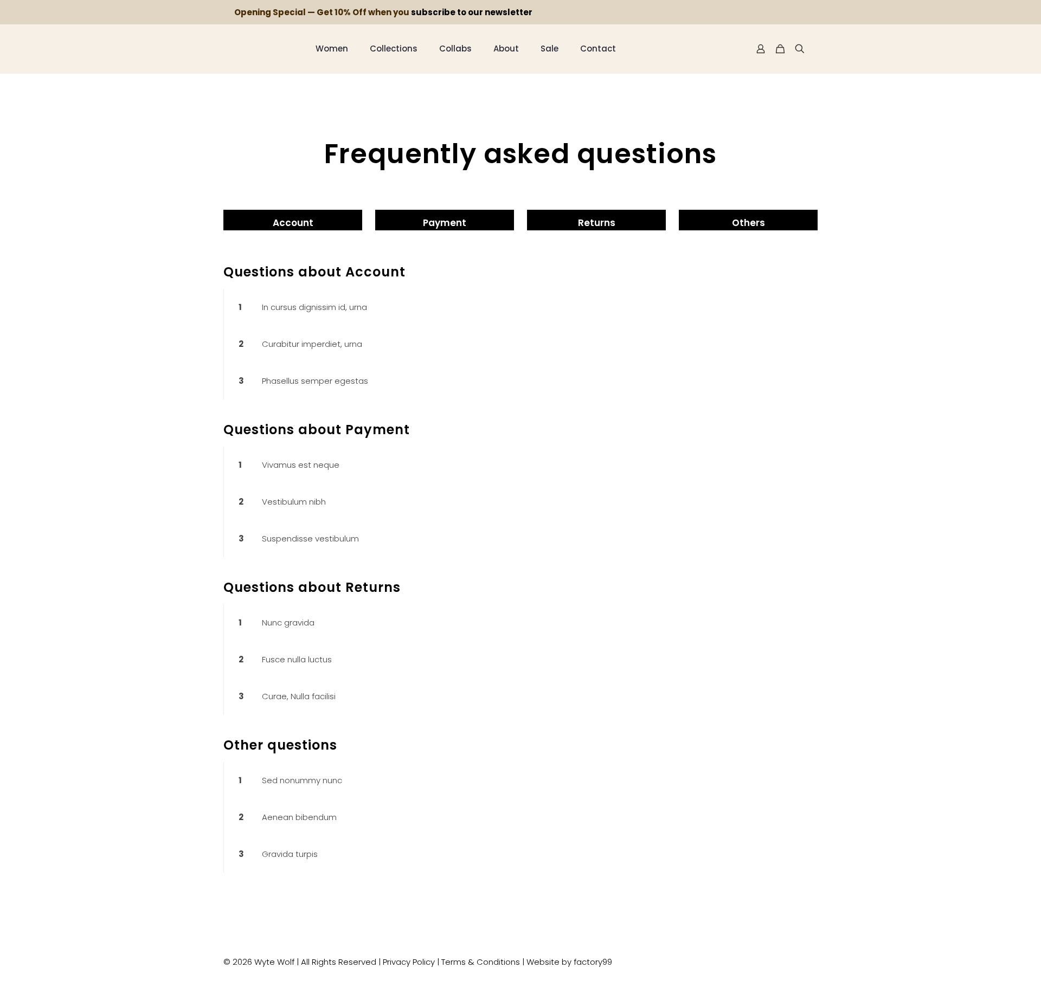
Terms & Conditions (480, 961)
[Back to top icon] (813, 957)
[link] (520, 307)
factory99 (593, 961)
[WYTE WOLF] (261, 48)
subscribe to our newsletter (471, 12)
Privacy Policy (409, 961)
